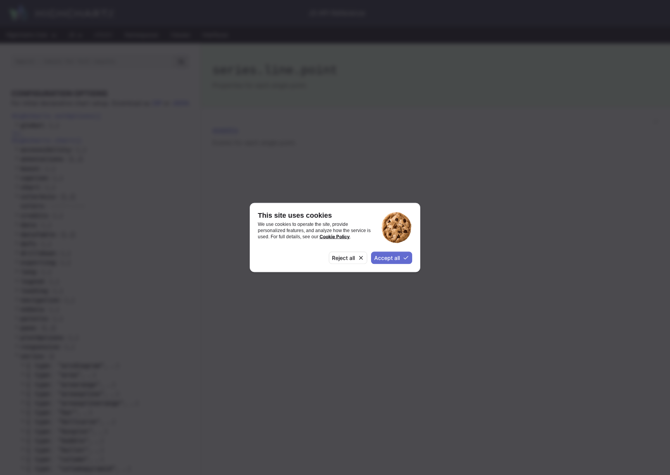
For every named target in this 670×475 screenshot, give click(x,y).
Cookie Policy (334, 236)
